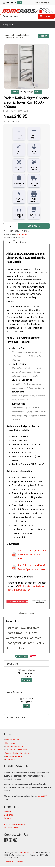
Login (19, 2)
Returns (7, 818)
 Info (8, 242)
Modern (23, 637)
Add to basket (33, 226)
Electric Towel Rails (14, 37)
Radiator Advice (11, 827)
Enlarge (29, 91)
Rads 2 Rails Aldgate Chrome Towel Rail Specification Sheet (32, 554)
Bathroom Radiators (20, 35)
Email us (7, 811)
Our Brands (10, 759)
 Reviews (21, 242)
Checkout (26, 680)
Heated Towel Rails (18, 632)
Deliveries (8, 815)
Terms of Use (9, 861)
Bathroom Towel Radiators (22, 627)
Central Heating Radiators (17, 753)
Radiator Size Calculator (15, 824)
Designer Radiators (14, 746)
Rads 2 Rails (22, 234)
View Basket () (42, 2)
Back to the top (12, 739)
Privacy (20, 861)
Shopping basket (28, 670)
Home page (10, 743)
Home (6, 35)
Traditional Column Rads (16, 749)
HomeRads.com (27, 852)
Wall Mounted (25, 643)
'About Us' (42, 796)
